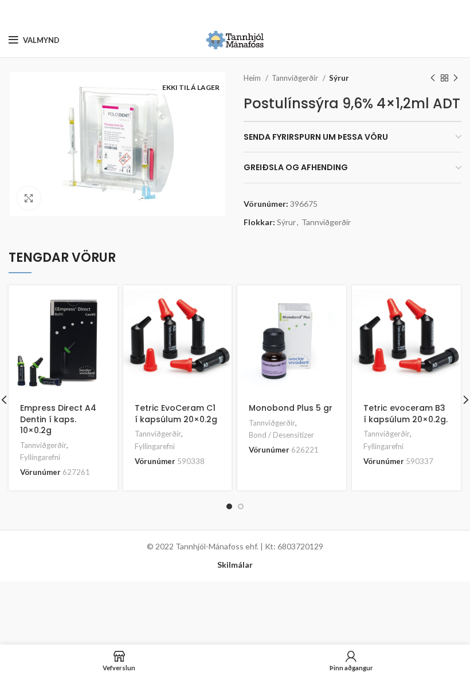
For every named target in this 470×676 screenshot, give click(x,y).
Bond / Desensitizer (281, 434)
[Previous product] (432, 78)
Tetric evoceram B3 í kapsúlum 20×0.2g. (405, 413)
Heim (253, 77)
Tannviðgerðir (296, 77)
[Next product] (455, 78)
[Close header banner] (455, 11)
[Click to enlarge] (28, 198)
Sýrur (339, 77)
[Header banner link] (218, 11)
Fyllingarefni (40, 457)
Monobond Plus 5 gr (290, 408)
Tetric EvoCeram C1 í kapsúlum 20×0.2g (176, 413)
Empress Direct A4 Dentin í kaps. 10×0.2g (58, 419)
